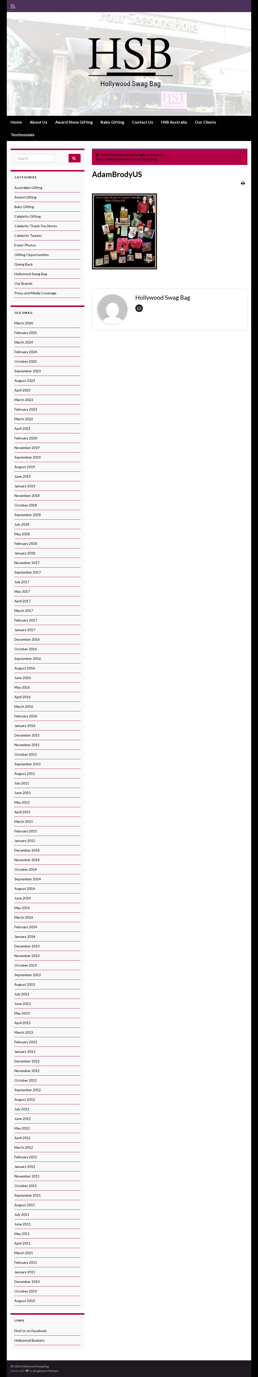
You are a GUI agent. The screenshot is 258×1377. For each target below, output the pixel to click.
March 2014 (23, 917)
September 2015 (27, 764)
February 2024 (25, 352)
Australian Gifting (28, 187)
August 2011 (24, 1205)
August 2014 (24, 888)
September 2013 (27, 975)
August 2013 (24, 984)
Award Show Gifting (74, 122)
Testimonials (23, 134)
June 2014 (22, 898)
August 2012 (24, 1099)
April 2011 (22, 1243)
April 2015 (22, 812)
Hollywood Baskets (29, 1340)
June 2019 (22, 476)
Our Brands (23, 283)
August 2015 (24, 773)
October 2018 (25, 505)
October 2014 (25, 869)
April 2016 (22, 697)
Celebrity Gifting (27, 216)
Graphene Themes (45, 1371)
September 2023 (27, 371)
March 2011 (23, 1253)
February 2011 (25, 1262)
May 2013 (22, 1013)
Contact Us (142, 122)
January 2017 (24, 630)
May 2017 (22, 591)
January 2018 (24, 553)
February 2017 (25, 620)
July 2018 (21, 524)
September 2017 (27, 572)
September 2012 (27, 1090)
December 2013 (27, 946)
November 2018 (27, 495)
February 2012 (25, 1157)
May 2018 (22, 534)
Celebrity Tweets (28, 235)
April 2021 (22, 428)
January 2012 (24, 1166)
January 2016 (24, 725)
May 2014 (22, 908)
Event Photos (25, 245)
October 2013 (25, 965)
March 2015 (23, 821)
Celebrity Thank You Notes (35, 226)
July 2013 (21, 994)
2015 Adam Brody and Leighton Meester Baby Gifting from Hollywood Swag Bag (130, 157)
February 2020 (25, 438)
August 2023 (24, 380)
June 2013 (22, 1003)
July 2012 (21, 1109)
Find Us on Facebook (30, 1331)
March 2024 (23, 342)
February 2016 (25, 716)
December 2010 (27, 1281)
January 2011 (24, 1272)
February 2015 (25, 831)
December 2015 (27, 735)
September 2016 (27, 658)
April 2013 (22, 1023)
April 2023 (22, 390)
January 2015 (24, 840)
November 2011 (27, 1176)
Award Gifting (25, 197)
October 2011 (25, 1186)
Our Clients (205, 122)
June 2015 (22, 793)
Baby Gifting (112, 122)
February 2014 (25, 927)
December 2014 (27, 850)
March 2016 (23, 706)
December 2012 (27, 1061)
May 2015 (22, 802)
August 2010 (24, 1301)
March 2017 (23, 610)
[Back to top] (246, 1365)
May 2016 (22, 687)
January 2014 (24, 936)
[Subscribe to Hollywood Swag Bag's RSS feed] (13, 5)
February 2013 (25, 1042)
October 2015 (25, 754)
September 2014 (27, 879)
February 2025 (25, 332)
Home (16, 122)
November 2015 (27, 745)
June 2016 (22, 678)
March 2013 (23, 1032)
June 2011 (22, 1224)
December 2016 (27, 639)
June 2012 (22, 1118)
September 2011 (27, 1195)
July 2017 (21, 582)
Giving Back (23, 264)
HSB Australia (174, 122)
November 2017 (27, 562)
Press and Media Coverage (35, 293)
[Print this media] (243, 182)
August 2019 (24, 467)
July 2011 (21, 1214)
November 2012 (27, 1071)
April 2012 (22, 1138)
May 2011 (22, 1233)
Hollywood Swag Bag (30, 274)
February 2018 (25, 543)
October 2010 (25, 1291)
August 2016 (24, 668)
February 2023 (25, 409)
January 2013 (24, 1051)
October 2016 (25, 649)
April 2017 (22, 601)
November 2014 (27, 860)
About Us (38, 122)
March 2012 (23, 1147)
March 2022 (23, 419)
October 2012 (25, 1080)
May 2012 (22, 1128)
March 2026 (23, 323)
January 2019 (24, 486)
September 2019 (27, 457)
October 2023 (25, 361)
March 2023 (23, 400)
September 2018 (27, 515)
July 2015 (21, 783)
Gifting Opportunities (31, 254)
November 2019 (27, 447)
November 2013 (27, 955)
